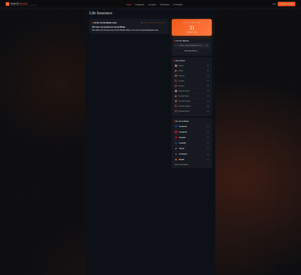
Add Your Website (287, 4)
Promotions (164, 5)
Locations (152, 5)
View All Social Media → (182, 164)
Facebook (183, 126)
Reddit (181, 159)
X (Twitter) (183, 154)
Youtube (182, 137)
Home (128, 5)
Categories (139, 5)
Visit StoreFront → (191, 51)
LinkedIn (182, 143)
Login (274, 4)
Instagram (183, 132)
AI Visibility (177, 5)
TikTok (181, 148)
